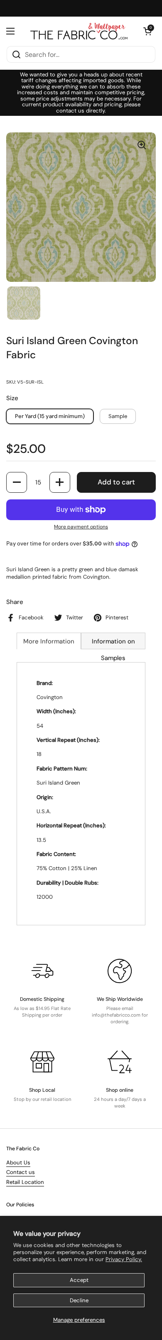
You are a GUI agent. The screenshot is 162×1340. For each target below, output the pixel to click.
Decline (79, 1300)
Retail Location (25, 1182)
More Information (48, 641)
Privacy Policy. (124, 1259)
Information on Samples (113, 643)
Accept (79, 1280)
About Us (18, 1162)
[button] (147, 31)
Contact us (20, 1172)
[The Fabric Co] (79, 31)
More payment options (81, 526)
